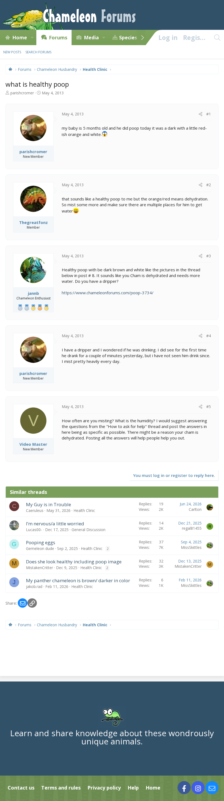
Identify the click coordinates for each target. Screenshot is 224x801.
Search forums (38, 52)
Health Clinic (84, 510)
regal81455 (192, 528)
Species (128, 37)
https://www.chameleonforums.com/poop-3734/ (108, 292)
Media (91, 37)
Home (19, 37)
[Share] (200, 114)
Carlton (195, 509)
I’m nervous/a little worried (55, 523)
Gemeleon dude (40, 548)
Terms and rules (61, 787)
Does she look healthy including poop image (74, 561)
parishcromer (22, 92)
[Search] (217, 37)
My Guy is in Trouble (48, 504)
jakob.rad (34, 586)
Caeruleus (34, 510)
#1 (208, 113)
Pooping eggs (40, 542)
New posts (12, 52)
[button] (32, 37)
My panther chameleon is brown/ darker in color (78, 580)
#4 (208, 335)
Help (133, 787)
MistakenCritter (39, 567)
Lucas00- (34, 529)
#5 (208, 406)
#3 (208, 255)
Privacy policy (104, 787)
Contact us (21, 787)
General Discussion (88, 529)
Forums (58, 37)
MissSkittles (191, 547)
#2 (208, 184)
